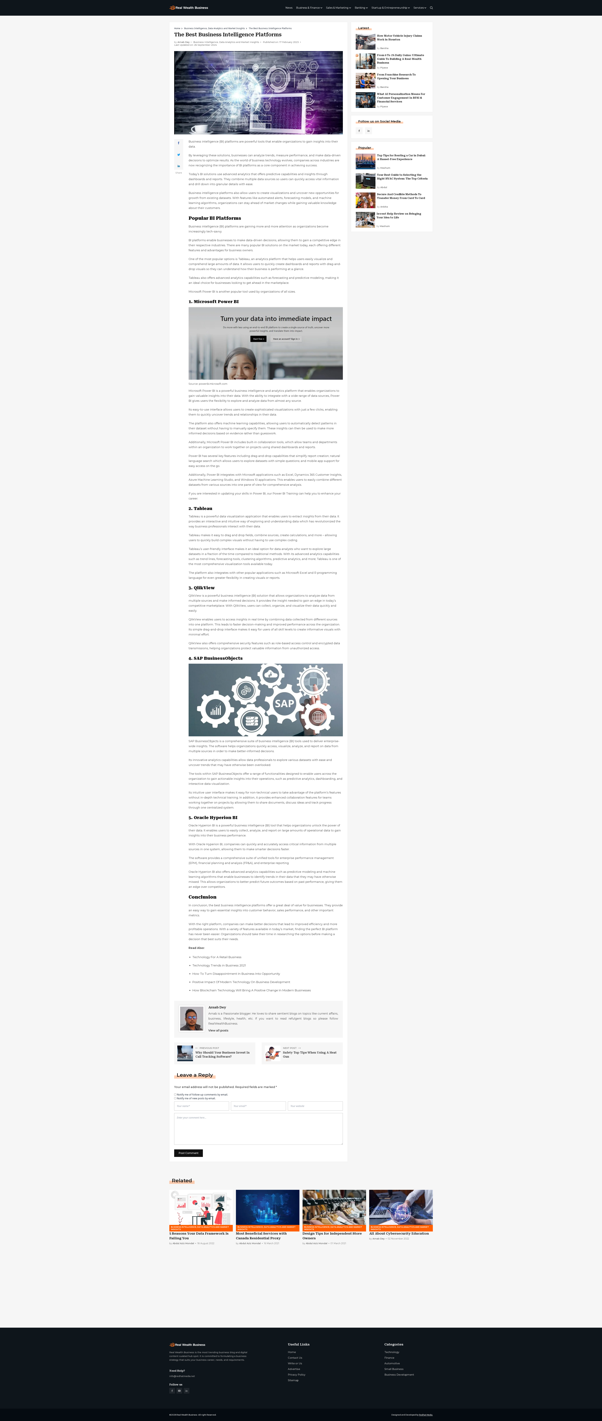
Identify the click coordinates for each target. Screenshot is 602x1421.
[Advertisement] (263, 1301)
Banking (360, 7)
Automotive (392, 1363)
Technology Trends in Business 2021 (219, 965)
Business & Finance (308, 7)
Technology (391, 1352)
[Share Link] (178, 143)
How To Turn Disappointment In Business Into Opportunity (236, 974)
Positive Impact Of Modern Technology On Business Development (241, 982)
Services (419, 7)
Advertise (294, 1369)
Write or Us (295, 1363)
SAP (191, 741)
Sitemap (293, 1380)
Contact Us (295, 1357)
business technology (266, 160)
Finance (389, 1357)
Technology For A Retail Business (216, 957)
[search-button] (431, 7)
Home (177, 28)
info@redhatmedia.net (182, 1376)
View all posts (218, 1030)
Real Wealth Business (187, 1415)
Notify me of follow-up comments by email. (202, 1094)
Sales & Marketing (337, 7)
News (288, 7)
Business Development (399, 1374)
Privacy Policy (296, 1374)
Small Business (394, 1369)
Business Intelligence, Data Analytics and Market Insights (214, 28)
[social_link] (359, 130)
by (382, 48)
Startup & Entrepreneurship (389, 7)
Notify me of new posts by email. (196, 1098)
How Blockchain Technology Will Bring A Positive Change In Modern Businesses (251, 990)
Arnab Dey (183, 42)
